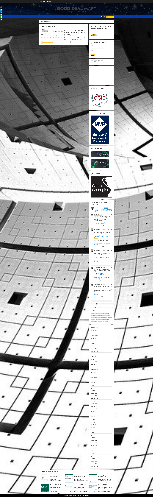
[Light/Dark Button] (102, 17)
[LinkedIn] (1, 12)
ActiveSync (99, 321)
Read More (67, 42)
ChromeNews (80, 495)
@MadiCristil (104, 236)
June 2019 (93, 429)
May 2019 (93, 432)
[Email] (1, 14)
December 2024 (94, 351)
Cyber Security (49, 17)
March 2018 (93, 458)
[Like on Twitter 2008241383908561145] (99, 296)
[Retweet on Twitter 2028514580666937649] (97, 246)
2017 (105, 315)
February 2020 (94, 422)
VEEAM (56, 17)
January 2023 (94, 380)
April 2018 (93, 456)
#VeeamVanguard (103, 222)
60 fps (104, 313)
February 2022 (94, 393)
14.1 (100, 313)
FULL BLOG (41, 17)
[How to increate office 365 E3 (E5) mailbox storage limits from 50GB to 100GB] (52, 36)
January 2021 (94, 403)
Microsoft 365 (50, 42)
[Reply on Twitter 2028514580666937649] (95, 246)
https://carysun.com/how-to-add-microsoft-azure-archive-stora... (101, 275)
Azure (75, 475)
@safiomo (96, 237)
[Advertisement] (101, 75)
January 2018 (94, 463)
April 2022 (93, 388)
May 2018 (93, 453)
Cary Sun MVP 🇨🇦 (98, 214)
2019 (92, 317)
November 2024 (94, 354)
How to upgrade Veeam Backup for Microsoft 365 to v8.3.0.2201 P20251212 (57, 489)
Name (92, 45)
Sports (85, 17)
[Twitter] (1, 10)
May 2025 (93, 343)
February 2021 (94, 401)
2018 (108, 315)
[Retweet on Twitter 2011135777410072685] (97, 264)
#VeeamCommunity (98, 223)
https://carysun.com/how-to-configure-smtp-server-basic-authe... (103, 258)
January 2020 (94, 424)
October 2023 (94, 367)
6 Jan (108, 267)
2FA (92, 313)
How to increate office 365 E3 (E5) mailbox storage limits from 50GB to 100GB (75, 32)
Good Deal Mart (76, 8)
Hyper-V (55, 475)
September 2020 (94, 414)
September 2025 (94, 341)
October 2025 (94, 338)
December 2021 (94, 398)
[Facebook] (1, 7)
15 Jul (108, 214)
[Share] (1, 19)
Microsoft (59, 475)
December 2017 (94, 466)
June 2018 (93, 450)
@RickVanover (97, 236)
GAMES (73, 17)
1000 (108, 313)
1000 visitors (93, 315)
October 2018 (94, 445)
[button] (104, 17)
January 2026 (94, 330)
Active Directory (98, 319)
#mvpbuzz (96, 222)
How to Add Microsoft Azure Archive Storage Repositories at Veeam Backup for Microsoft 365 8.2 (80, 490)
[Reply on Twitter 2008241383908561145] (95, 296)
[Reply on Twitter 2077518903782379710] (95, 225)
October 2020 (94, 411)
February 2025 (94, 346)
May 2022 (93, 385)
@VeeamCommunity (107, 243)
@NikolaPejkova (103, 235)
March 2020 (93, 419)
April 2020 (93, 416)
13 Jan (108, 250)
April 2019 (93, 435)
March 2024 (93, 359)
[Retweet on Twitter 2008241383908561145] (97, 296)
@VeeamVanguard (98, 243)
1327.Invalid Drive (99, 315)
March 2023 (93, 375)
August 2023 (93, 372)
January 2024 (94, 361)
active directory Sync (105, 319)
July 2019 (93, 427)
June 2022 (93, 382)
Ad (103, 321)
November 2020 (94, 408)
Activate (93, 319)
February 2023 (94, 377)
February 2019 (94, 440)
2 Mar (108, 229)
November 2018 (94, 443)
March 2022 (93, 390)
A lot (106, 321)
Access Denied (97, 317)
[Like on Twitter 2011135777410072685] (99, 264)
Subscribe (110, 17)
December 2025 (94, 333)
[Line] (1, 17)
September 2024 (94, 356)
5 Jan (108, 284)
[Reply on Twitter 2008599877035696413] (95, 281)
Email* (92, 50)
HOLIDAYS (79, 17)
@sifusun (104, 214)
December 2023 (94, 364)
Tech (61, 17)
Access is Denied (103, 317)
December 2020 (94, 406)
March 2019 (93, 437)
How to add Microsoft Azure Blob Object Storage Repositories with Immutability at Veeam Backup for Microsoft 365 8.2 (105, 491)
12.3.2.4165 (96, 313)
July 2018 (93, 448)
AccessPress (110, 317)
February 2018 (94, 461)
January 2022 (94, 395)
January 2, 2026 (54, 491)
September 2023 (94, 369)
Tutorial (67, 17)
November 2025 (94, 335)
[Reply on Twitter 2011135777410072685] (95, 264)
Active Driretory (94, 321)
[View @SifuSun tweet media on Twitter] (104, 223)
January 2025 (94, 348)
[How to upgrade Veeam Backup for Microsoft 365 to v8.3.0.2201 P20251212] (45, 488)
